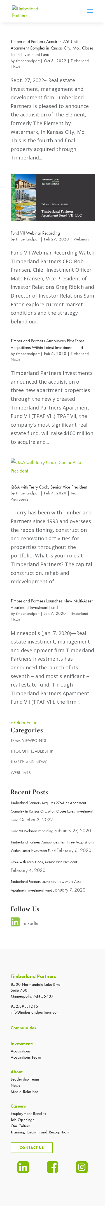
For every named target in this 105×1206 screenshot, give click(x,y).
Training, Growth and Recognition (40, 1132)
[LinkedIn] (15, 924)
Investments (22, 1044)
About (17, 1072)
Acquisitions (21, 1051)
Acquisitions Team (26, 1057)
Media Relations (24, 1092)
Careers (18, 1106)
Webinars (81, 239)
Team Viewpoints (28, 740)
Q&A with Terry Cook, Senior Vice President (49, 487)
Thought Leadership (32, 751)
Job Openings (22, 1120)
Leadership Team (25, 1079)
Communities (23, 1028)
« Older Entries (25, 722)
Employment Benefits (28, 1113)
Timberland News (29, 762)
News (15, 1085)
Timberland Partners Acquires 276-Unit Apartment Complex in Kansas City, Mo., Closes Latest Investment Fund (52, 48)
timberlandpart (27, 61)
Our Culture (21, 1126)
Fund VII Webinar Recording (35, 233)
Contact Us (32, 1147)
